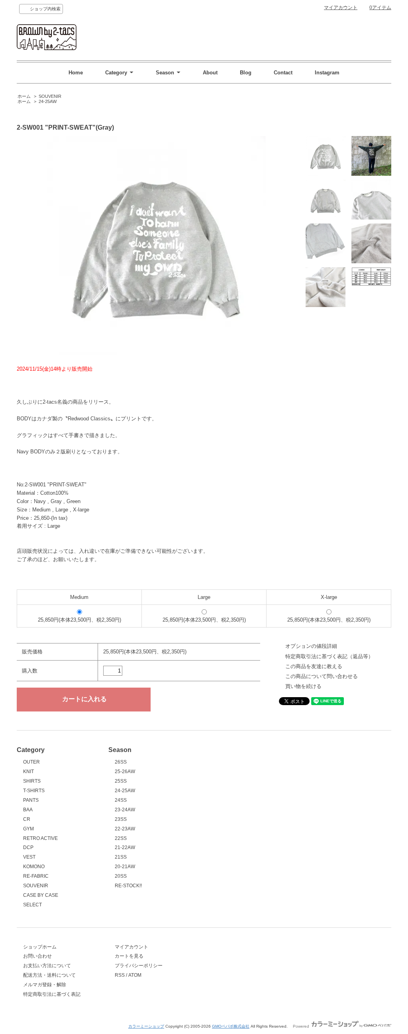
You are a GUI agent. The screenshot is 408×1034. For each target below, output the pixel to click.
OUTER (31, 762)
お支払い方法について (47, 965)
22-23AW (125, 829)
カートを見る (129, 956)
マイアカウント (340, 7)
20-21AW (125, 866)
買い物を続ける (303, 686)
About (210, 73)
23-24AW (125, 809)
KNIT (28, 771)
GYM (28, 829)
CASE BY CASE (40, 895)
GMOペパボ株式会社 (230, 1026)
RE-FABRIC (36, 876)
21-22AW (125, 847)
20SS (121, 876)
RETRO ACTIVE (40, 838)
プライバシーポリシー (139, 965)
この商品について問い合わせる (321, 676)
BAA (28, 809)
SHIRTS (32, 781)
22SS (121, 838)
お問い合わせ (37, 956)
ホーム (24, 96)
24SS (121, 800)
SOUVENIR (50, 96)
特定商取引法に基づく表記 (51, 994)
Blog (245, 73)
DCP (28, 847)
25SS (121, 781)
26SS (121, 762)
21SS (121, 857)
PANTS (31, 800)
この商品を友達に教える (313, 666)
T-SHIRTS (34, 790)
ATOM (134, 975)
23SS (121, 819)
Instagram (327, 73)
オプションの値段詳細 (311, 646)
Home (76, 73)
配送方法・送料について (49, 975)
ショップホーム (40, 947)
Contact (283, 73)
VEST (29, 857)
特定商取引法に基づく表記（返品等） (329, 656)
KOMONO (34, 866)
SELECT (32, 905)
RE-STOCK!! (128, 885)
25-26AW (125, 771)
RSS (120, 975)
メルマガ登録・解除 (44, 984)
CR (26, 819)
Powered (301, 1026)
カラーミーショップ (146, 1026)
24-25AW (48, 101)
